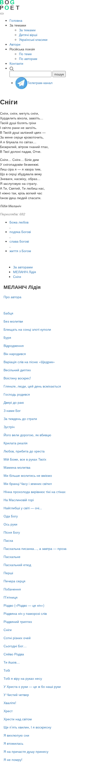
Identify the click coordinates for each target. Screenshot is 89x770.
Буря (7, 337)
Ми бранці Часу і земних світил (28, 483)
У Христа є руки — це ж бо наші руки (32, 686)
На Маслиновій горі (19, 499)
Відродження (14, 345)
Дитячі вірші (28, 34)
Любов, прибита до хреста (24, 451)
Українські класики (33, 39)
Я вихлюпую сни (16, 735)
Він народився (15, 353)
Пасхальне (12, 556)
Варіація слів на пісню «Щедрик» (29, 361)
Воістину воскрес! (17, 378)
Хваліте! (10, 702)
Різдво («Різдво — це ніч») (24, 605)
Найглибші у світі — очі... (23, 507)
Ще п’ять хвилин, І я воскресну (27, 727)
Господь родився (17, 394)
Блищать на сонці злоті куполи (27, 329)
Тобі (7, 670)
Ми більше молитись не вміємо (28, 475)
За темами (27, 29)
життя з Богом (20, 250)
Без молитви (13, 321)
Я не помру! (13, 759)
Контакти (16, 63)
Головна (15, 20)
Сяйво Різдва (14, 654)
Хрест (8, 710)
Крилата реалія (16, 443)
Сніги (17, 276)
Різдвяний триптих (18, 621)
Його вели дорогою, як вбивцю (27, 434)
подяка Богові (20, 231)
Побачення (12, 589)
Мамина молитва (17, 467)
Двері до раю (14, 402)
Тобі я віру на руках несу (23, 678)
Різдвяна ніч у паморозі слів (25, 613)
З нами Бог (12, 410)
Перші (8, 572)
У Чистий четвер (16, 694)
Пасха (8, 540)
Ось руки (10, 524)
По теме (25, 53)
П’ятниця (11, 597)
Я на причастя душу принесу (26, 751)
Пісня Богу (12, 532)
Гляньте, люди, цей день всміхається (32, 386)
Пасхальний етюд (17, 564)
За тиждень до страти (20, 418)
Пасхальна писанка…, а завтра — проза (35, 548)
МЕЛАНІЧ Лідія (24, 271)
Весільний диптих (17, 369)
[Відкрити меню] (2, 13)
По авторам (28, 58)
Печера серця (14, 581)
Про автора (12, 296)
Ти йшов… (12, 662)
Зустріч (9, 426)
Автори (14, 44)
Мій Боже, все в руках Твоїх (25, 459)
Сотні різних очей (17, 637)
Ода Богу (11, 516)
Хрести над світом (18, 719)
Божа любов (18, 222)
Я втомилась (13, 743)
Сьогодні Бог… (15, 645)
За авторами (23, 267)
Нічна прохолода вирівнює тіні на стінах (35, 491)
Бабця (8, 313)
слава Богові (19, 241)
